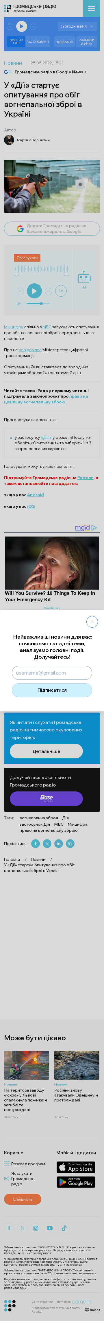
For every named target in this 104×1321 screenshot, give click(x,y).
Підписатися (52, 690)
